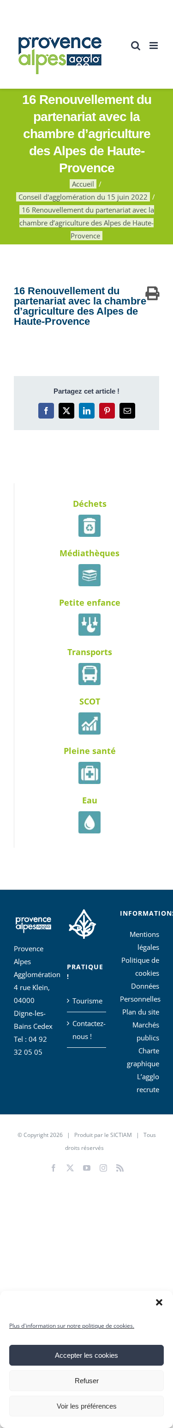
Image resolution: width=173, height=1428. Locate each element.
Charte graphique (143, 1057)
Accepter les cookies (86, 1355)
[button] (159, 1302)
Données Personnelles (139, 992)
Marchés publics (145, 1031)
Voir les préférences (87, 1406)
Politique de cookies (140, 966)
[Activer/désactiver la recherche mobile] (135, 45)
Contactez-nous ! (86, 1030)
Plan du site (140, 1011)
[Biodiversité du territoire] (82, 922)
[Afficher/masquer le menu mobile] (154, 45)
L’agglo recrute (148, 1083)
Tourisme (86, 1000)
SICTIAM (121, 1135)
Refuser (87, 1381)
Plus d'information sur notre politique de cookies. (71, 1326)
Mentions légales (144, 941)
